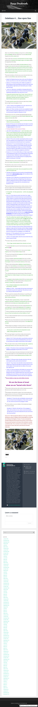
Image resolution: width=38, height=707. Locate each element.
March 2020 (6, 630)
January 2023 (6, 581)
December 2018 (6, 654)
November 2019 (6, 637)
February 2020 (6, 632)
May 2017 (5, 684)
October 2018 (6, 657)
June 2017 (5, 683)
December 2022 (6, 583)
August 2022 (6, 589)
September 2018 (6, 659)
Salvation (27, 467)
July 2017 (5, 681)
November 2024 (6, 551)
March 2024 (6, 562)
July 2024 (5, 556)
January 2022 (6, 600)
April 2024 (5, 561)
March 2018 (6, 668)
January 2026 (6, 538)
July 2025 (5, 545)
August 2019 (6, 641)
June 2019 (5, 645)
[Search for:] (19, 532)
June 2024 (5, 557)
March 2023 (6, 578)
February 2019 (6, 651)
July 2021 (5, 608)
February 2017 (6, 689)
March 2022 (6, 597)
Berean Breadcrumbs (19, 3)
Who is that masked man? (30, 473)
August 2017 (6, 679)
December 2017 (6, 673)
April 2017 (5, 686)
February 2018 (6, 670)
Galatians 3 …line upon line (30, 471)
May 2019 (5, 646)
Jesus (30, 466)
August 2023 (6, 570)
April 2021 (5, 611)
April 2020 (5, 629)
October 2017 (6, 676)
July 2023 (5, 572)
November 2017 (6, 675)
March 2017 (6, 687)
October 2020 (6, 619)
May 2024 (5, 559)
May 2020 (5, 627)
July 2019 (5, 643)
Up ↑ (19, 704)
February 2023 (6, 580)
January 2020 (6, 633)
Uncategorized (28, 468)
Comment (29, 523)
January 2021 (6, 616)
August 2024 (6, 554)
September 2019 (6, 640)
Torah (30, 467)
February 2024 (6, 564)
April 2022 (5, 595)
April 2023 (5, 576)
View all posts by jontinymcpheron (14, 505)
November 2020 (6, 618)
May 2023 (5, 575)
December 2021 (6, 602)
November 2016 (6, 694)
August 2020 (6, 622)
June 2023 (5, 573)
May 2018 (5, 665)
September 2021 (6, 605)
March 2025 (6, 546)
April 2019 (5, 648)
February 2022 (6, 599)
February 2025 (6, 548)
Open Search (35, 10)
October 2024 (6, 553)
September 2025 (6, 542)
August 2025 (6, 543)
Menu (4, 10)
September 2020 (6, 621)
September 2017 (6, 678)
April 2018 (5, 667)
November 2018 (6, 656)
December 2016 (6, 692)
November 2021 (6, 603)
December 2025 (6, 540)
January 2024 (6, 565)
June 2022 (5, 592)
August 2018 (6, 660)
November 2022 (6, 584)
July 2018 (5, 662)
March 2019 (6, 649)
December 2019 (6, 635)
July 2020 (5, 624)
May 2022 (5, 594)
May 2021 (5, 610)
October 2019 (6, 638)
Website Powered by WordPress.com (19, 703)
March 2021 (6, 613)
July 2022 (5, 591)
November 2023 (6, 567)
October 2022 (6, 586)
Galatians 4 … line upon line (18, 18)
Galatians (27, 466)
